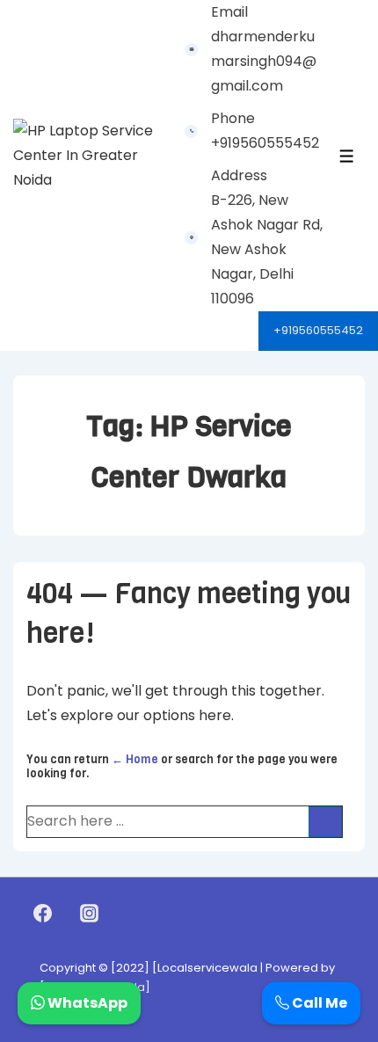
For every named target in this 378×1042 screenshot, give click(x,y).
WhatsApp (86, 1003)
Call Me (318, 1003)
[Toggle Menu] (346, 156)
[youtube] (127, 913)
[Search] (325, 821)
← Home (135, 759)
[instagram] (89, 913)
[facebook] (43, 913)
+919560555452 (318, 330)
